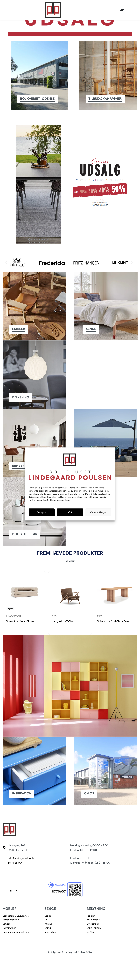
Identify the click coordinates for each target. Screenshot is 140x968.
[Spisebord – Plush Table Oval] (115, 592)
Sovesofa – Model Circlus (20, 621)
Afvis (70, 512)
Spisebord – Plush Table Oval (113, 621)
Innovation (13, 616)
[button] (6, 263)
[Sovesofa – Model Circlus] (24, 592)
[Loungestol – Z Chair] (70, 592)
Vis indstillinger (98, 512)
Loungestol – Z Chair (63, 621)
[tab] (29, 239)
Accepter (42, 512)
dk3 (54, 616)
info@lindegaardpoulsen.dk (24, 858)
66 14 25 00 (15, 862)
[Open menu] (122, 10)
